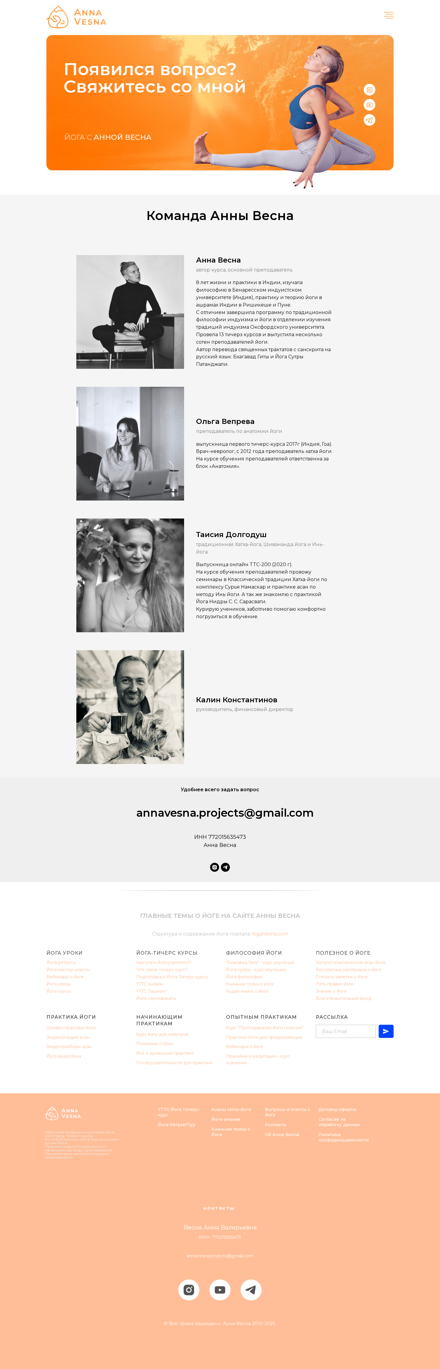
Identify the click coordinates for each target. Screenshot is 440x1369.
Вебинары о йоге (65, 977)
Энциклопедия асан (67, 1037)
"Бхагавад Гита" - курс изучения (260, 962)
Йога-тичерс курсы (167, 953)
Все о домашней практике (165, 1053)
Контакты (275, 1124)
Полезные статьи (154, 1043)
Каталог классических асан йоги (350, 962)
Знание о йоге (331, 991)
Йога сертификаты (156, 998)
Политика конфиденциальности (343, 1137)
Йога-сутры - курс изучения (256, 969)
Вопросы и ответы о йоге (287, 1112)
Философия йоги (254, 953)
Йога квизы (58, 984)
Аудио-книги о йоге (247, 991)
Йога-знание (225, 1119)
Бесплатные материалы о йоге (349, 969)
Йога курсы (58, 991)
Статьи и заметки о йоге (342, 977)
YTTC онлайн (149, 984)
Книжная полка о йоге (250, 984)
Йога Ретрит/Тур (176, 1124)
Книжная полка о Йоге (230, 1132)
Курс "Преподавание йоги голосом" (264, 1027)
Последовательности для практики (174, 1062)
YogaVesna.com (269, 934)
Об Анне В (277, 1134)
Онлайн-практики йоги (70, 1027)
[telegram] (225, 867)
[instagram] (214, 867)
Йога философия (244, 977)
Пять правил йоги (334, 984)
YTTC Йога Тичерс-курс (179, 1112)
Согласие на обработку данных (339, 1122)
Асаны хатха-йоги (231, 1109)
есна (294, 1134)
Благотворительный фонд (343, 998)
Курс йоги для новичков (162, 1034)
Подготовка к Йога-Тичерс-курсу (172, 977)
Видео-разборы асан (69, 1046)
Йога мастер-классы (68, 969)
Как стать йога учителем (162, 962)
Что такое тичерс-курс (160, 969)
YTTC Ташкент (151, 991)
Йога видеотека (63, 1056)
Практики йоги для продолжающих (264, 1037)
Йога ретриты (61, 962)
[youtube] (220, 1289)
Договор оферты (337, 1109)
